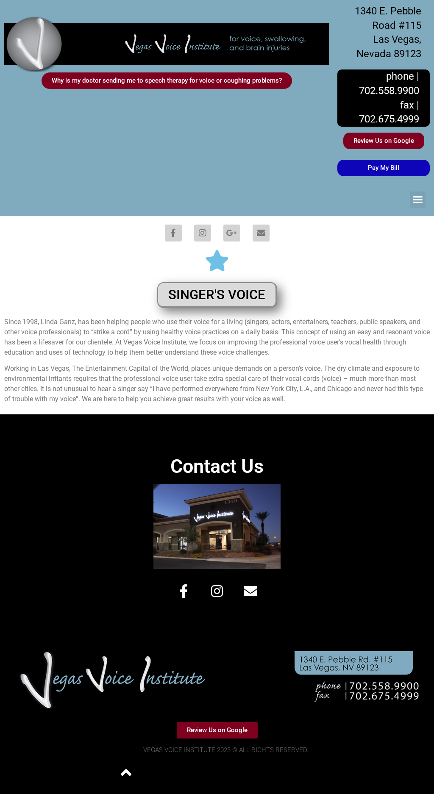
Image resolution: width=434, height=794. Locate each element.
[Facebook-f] (173, 233)
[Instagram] (202, 233)
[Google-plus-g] (231, 233)
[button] (418, 200)
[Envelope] (261, 233)
